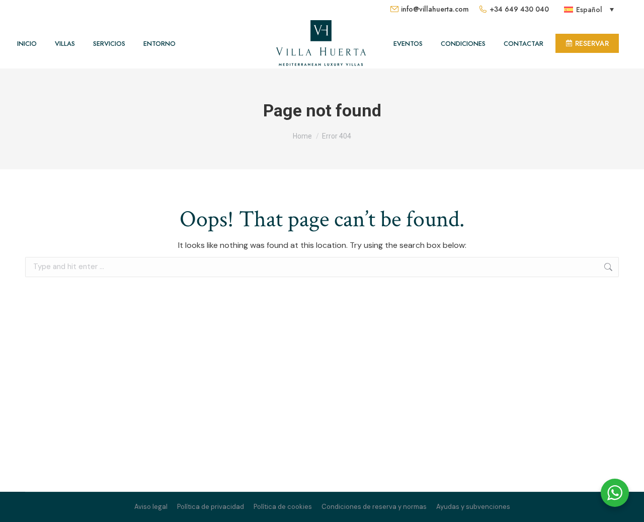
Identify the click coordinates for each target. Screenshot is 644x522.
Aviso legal (151, 506)
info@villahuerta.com (435, 9)
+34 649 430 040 (519, 9)
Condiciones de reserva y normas (374, 506)
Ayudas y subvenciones (473, 506)
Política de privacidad (210, 506)
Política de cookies (283, 506)
